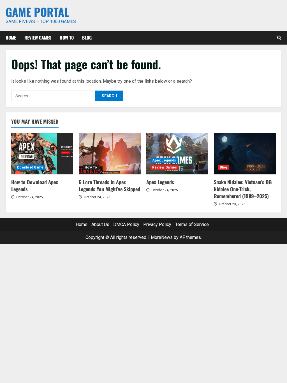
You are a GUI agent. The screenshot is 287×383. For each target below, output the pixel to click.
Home (11, 37)
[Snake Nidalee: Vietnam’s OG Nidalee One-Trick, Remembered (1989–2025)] (245, 153)
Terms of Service (192, 224)
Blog (87, 37)
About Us (100, 224)
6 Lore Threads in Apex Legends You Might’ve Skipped (109, 185)
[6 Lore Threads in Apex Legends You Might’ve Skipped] (110, 153)
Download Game (30, 167)
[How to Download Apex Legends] (42, 153)
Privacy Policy (157, 224)
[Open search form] (279, 37)
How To (67, 37)
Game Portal (37, 11)
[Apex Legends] (177, 153)
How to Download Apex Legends (34, 185)
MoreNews (162, 237)
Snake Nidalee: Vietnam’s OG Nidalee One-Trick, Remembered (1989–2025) (243, 189)
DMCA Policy (126, 224)
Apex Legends (164, 160)
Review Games (37, 37)
